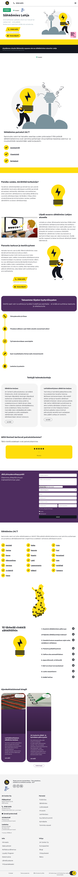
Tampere (59, 570)
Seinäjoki (59, 565)
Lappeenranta (36, 565)
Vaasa (8, 575)
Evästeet (11, 873)
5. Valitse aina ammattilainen (52, 654)
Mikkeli (33, 570)
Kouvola (34, 550)
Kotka (33, 545)
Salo (57, 560)
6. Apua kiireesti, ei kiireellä (51, 660)
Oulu (58, 545)
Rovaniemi (60, 555)
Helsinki (9, 545)
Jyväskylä (9, 570)
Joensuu (9, 565)
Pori (57, 550)
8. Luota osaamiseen (48, 671)
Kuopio (33, 555)
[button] (75, 3)
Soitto (41, 511)
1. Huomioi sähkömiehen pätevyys (53, 629)
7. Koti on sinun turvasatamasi (52, 666)
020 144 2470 (6, 829)
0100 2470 (19, 3)
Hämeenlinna (11, 560)
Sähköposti (43, 513)
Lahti (33, 560)
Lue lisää (7, 758)
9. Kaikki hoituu (47, 677)
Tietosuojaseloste (25, 873)
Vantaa (8, 550)
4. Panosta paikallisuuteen (51, 648)
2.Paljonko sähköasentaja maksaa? (54, 634)
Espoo (8, 555)
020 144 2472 (6, 821)
